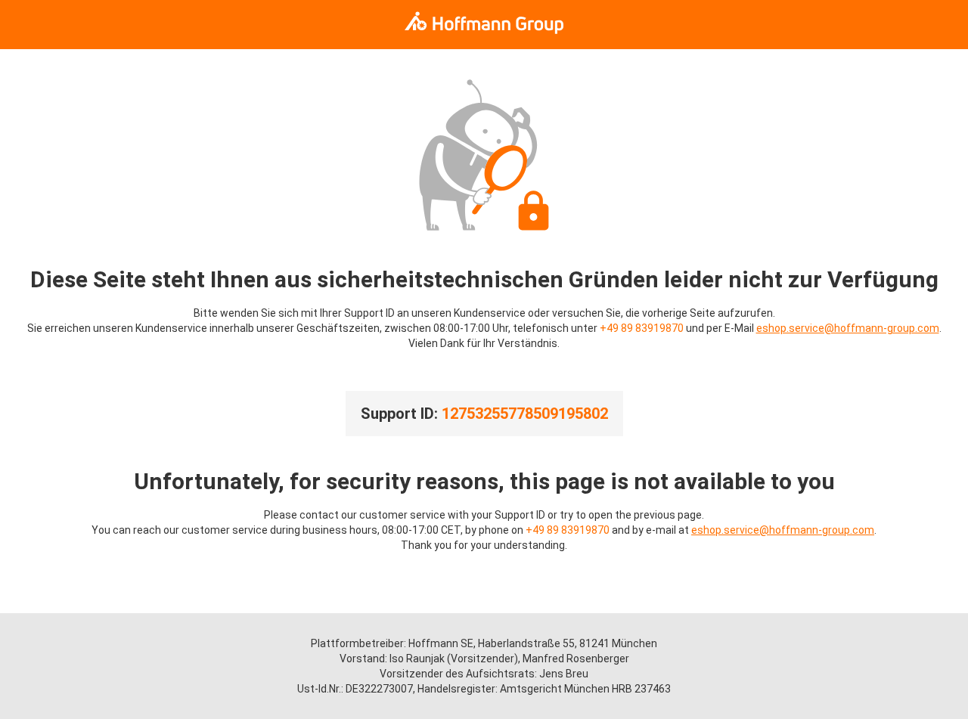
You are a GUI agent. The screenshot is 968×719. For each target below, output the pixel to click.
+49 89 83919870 (642, 328)
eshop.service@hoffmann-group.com (847, 328)
